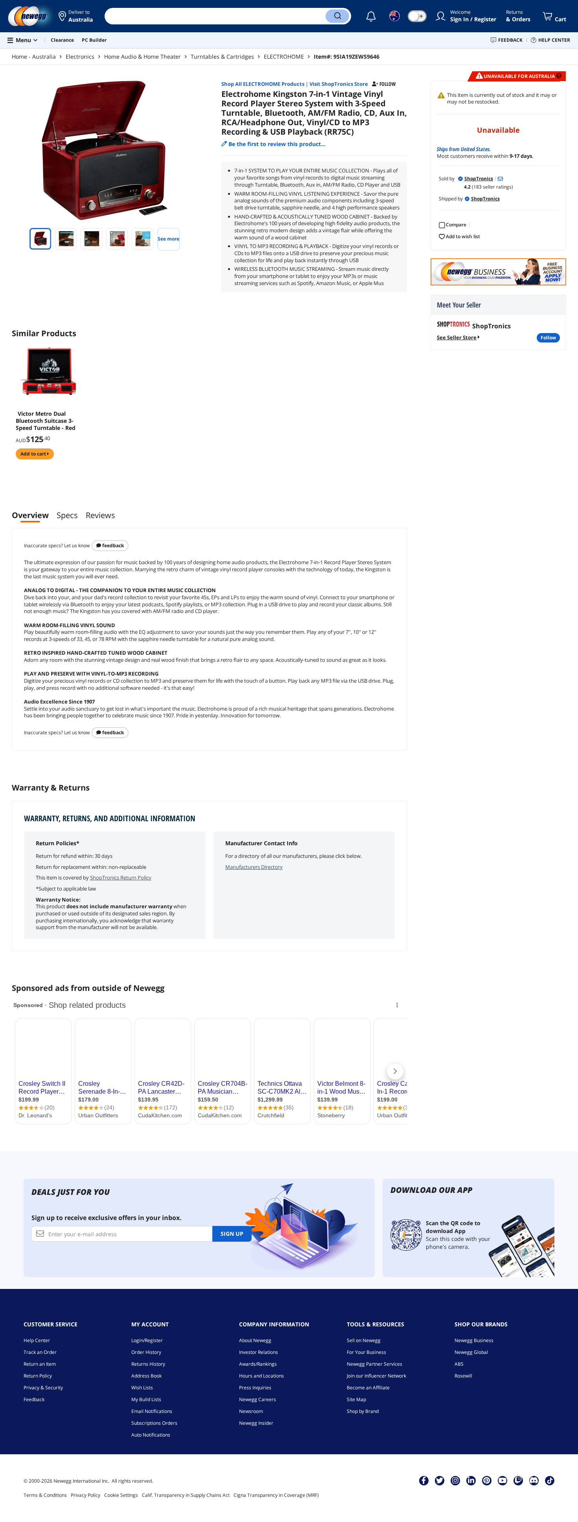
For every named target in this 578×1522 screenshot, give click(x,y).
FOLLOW (548, 337)
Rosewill (463, 1375)
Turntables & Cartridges (222, 56)
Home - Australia (34, 56)
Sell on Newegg (364, 1340)
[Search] (337, 16)
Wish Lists (142, 1387)
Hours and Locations (261, 1375)
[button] (75, 16)
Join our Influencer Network (376, 1375)
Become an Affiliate (368, 1387)
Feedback (112, 545)
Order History (146, 1352)
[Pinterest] (486, 1480)
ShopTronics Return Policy (120, 877)
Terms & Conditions (45, 1495)
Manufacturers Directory (254, 866)
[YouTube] (502, 1480)
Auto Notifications (150, 1434)
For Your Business (366, 1352)
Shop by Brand (363, 1411)
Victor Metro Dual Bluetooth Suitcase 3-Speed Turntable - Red (45, 420)
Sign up (232, 1233)
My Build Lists (146, 1399)
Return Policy (38, 1375)
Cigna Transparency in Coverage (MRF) (276, 1495)
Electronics (80, 56)
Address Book (146, 1375)
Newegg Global (471, 1352)
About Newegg (255, 1340)
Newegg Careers (257, 1399)
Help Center (37, 1340)
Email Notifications (151, 1411)
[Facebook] (424, 1480)
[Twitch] (518, 1480)
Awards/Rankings (258, 1364)
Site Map (356, 1399)
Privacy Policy (85, 1495)
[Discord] (533, 1480)
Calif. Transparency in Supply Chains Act (186, 1495)
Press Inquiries (255, 1387)
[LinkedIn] (471, 1480)
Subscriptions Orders (154, 1423)
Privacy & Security (43, 1387)
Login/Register (147, 1340)
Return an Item (40, 1364)
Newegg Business (474, 1340)
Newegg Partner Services (374, 1364)
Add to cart (33, 453)
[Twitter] (439, 1480)
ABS (459, 1364)
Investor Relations (258, 1352)
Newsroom (251, 1411)
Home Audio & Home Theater (142, 56)
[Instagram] (455, 1480)
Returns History (148, 1364)
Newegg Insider (256, 1423)
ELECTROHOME (284, 56)
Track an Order (40, 1352)
